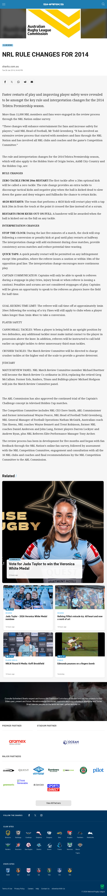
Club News (7, 45)
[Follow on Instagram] (41, 815)
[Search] (103, 4)
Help (37, 888)
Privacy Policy (19, 888)
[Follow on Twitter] (35, 815)
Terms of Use (7, 888)
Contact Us (45, 888)
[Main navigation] (3, 4)
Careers (30, 888)
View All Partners (53, 803)
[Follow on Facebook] (29, 815)
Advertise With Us (58, 888)
